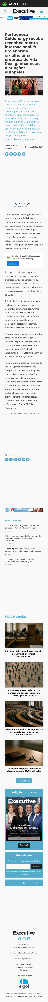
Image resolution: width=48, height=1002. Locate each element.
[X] (11, 154)
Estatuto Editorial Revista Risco (24, 956)
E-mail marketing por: (24, 976)
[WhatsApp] (19, 154)
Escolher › (13, 264)
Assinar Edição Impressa (24, 959)
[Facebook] (6, 154)
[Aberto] (41, 11)
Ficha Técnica (24, 944)
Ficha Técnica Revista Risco (24, 947)
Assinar (24, 845)
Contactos (24, 970)
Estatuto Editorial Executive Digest (24, 953)
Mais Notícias (24, 781)
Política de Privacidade (24, 967)
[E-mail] (23, 154)
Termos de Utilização (24, 964)
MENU (24, 4)
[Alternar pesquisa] (5, 11)
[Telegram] (28, 459)
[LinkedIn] (15, 154)
